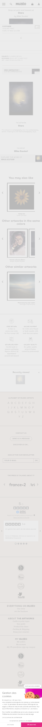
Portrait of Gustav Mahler (17, 260)
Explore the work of (11, 158)
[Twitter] (26, 450)
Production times (21, 626)
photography (17, 130)
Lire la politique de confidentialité (12, 717)
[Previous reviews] (1, 531)
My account (21, 644)
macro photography (25, 131)
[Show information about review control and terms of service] (34, 515)
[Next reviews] (40, 531)
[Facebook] (16, 450)
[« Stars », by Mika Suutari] (20, 379)
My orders (21, 641)
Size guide (21, 624)
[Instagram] (19, 450)
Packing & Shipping (21, 629)
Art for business (21, 611)
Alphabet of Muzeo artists (21, 398)
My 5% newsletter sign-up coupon (21, 647)
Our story (21, 608)
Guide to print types (21, 621)
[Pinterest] (22, 450)
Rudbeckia (22, 214)
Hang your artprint (21, 632)
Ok (36, 460)
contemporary (33, 130)
